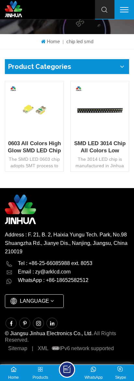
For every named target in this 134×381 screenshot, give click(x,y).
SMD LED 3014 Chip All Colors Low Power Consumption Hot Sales (100, 147)
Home (53, 41)
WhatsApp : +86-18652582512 (53, 280)
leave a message (67, 370)
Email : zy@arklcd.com (44, 271)
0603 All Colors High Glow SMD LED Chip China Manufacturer (34, 147)
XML (43, 348)
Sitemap (17, 348)
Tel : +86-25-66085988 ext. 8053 (55, 263)
